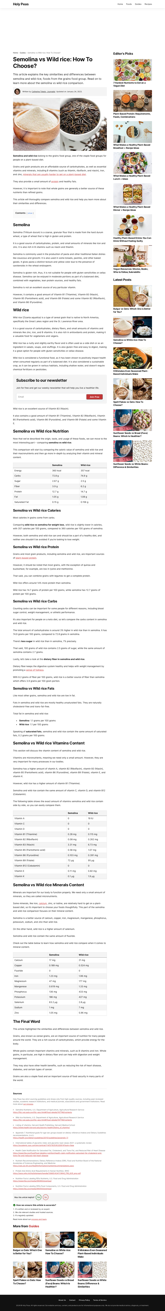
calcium (43, 903)
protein (55, 181)
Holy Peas (21, 4)
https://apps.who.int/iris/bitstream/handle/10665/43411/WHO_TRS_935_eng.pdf (47, 1173)
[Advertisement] (82, 30)
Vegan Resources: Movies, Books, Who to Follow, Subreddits (130, 270)
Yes (38, 1197)
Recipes (148, 4)
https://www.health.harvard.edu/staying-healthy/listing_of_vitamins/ (41, 1127)
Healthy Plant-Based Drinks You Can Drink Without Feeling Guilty (132, 239)
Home (120, 4)
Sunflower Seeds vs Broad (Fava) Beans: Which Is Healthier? (59, 1283)
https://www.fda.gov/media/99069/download (32, 1181)
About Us (62, 1300)
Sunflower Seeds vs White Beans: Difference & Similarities (92, 1283)
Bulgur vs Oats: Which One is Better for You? (27, 1252)
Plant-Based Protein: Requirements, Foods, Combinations (132, 115)
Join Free (94, 397)
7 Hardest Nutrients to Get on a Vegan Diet (129, 84)
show (30, 213)
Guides (138, 4)
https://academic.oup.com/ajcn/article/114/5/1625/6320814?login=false (43, 1145)
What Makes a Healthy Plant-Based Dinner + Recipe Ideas (131, 208)
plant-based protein (26, 558)
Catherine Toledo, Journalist (43, 91)
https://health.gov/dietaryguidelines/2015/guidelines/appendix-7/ (40, 1138)
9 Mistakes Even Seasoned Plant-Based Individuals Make (92, 1253)
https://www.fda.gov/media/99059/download (32, 1189)
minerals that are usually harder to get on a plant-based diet (54, 174)
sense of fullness (35, 670)
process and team (39, 1219)
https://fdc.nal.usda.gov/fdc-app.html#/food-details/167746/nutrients (42, 1112)
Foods (129, 4)
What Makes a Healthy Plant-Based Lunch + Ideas (131, 177)
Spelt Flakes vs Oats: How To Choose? (27, 1282)
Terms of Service (99, 1300)
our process (28, 1104)
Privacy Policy (84, 1300)
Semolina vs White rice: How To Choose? (58, 1252)
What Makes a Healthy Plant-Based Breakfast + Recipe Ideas (131, 146)
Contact (72, 1300)
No (45, 1197)
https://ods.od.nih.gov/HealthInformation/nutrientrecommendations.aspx (43, 1166)
